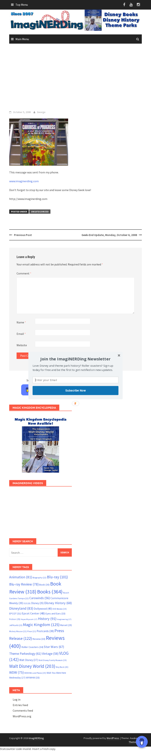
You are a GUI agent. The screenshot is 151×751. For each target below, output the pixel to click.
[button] (75, 359)
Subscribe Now (75, 390)
